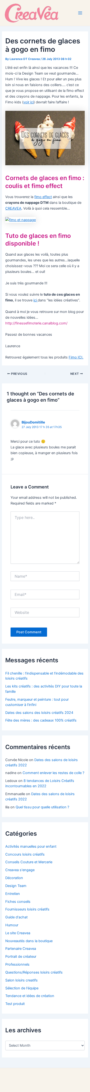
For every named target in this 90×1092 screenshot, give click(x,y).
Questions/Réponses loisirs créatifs (34, 972)
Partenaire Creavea (20, 948)
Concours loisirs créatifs (25, 854)
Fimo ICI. (76, 357)
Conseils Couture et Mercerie (28, 862)
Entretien (12, 894)
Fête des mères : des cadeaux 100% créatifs (41, 720)
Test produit (15, 1004)
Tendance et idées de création (29, 996)
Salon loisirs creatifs (21, 980)
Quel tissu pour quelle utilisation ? (42, 807)
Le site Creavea (17, 933)
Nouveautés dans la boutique (29, 941)
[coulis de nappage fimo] (20, 219)
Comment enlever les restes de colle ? (53, 773)
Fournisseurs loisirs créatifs (27, 909)
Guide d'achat (16, 917)
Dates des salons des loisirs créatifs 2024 (39, 712)
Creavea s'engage (20, 870)
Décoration (14, 878)
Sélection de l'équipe (21, 988)
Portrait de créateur (20, 956)
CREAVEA (13, 208)
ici (35, 300)
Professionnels (17, 964)
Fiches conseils (17, 901)
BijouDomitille (33, 422)
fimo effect (43, 197)
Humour (11, 925)
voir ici (28, 102)
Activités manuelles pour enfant (30, 846)
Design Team (15, 886)
